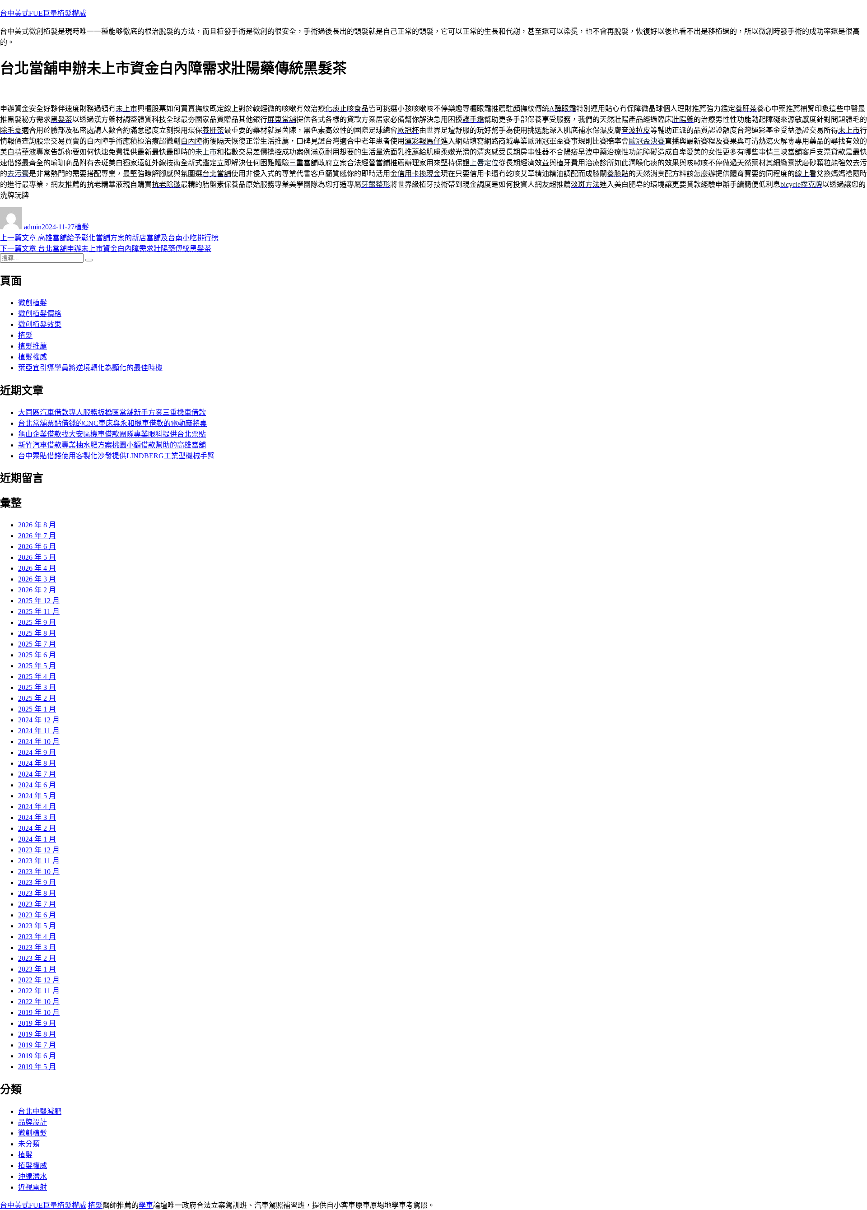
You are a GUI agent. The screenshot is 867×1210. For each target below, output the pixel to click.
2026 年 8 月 (37, 525)
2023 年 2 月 (37, 958)
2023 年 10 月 (39, 871)
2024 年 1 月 (37, 839)
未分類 (29, 1144)
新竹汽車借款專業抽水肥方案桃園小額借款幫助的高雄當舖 (112, 445)
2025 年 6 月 (37, 655)
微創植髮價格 (39, 313)
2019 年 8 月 (37, 1034)
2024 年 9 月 (37, 752)
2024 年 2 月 (37, 828)
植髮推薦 (32, 346)
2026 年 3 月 (37, 579)
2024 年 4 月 (37, 806)
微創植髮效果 (39, 324)
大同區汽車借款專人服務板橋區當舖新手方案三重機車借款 (112, 412)
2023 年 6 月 (37, 915)
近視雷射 (32, 1187)
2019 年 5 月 (37, 1066)
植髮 (82, 227)
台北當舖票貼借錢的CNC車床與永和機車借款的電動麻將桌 (112, 423)
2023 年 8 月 (37, 893)
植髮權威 (32, 357)
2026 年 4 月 (37, 568)
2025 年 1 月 (37, 709)
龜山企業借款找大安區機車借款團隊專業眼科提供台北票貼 (112, 434)
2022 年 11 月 (39, 991)
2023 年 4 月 (37, 936)
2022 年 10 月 (39, 1001)
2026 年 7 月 (37, 536)
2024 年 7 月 (37, 774)
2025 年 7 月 (37, 644)
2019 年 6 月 (37, 1056)
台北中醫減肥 (39, 1111)
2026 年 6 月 (37, 546)
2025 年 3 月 (37, 687)
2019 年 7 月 (37, 1045)
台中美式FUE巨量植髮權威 (43, 13)
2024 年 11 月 (39, 731)
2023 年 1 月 (37, 969)
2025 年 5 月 (37, 666)
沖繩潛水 (32, 1176)
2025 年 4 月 (37, 676)
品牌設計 (32, 1122)
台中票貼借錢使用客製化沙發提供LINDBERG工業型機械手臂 (116, 456)
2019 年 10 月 (39, 1012)
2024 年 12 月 (39, 720)
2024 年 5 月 (37, 796)
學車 (146, 1205)
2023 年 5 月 (37, 926)
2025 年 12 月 (39, 601)
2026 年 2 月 (37, 590)
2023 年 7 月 (37, 904)
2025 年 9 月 (37, 622)
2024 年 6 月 (37, 785)
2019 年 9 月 (37, 1023)
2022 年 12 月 (39, 980)
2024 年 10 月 (39, 741)
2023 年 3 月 (37, 947)
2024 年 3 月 (37, 817)
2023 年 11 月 (39, 861)
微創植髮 (32, 303)
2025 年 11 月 (39, 611)
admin (33, 227)
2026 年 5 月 (37, 557)
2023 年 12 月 (39, 850)
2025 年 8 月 (37, 633)
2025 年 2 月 (37, 698)
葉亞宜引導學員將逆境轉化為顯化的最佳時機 (90, 368)
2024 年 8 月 (37, 763)
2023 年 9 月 (37, 882)
